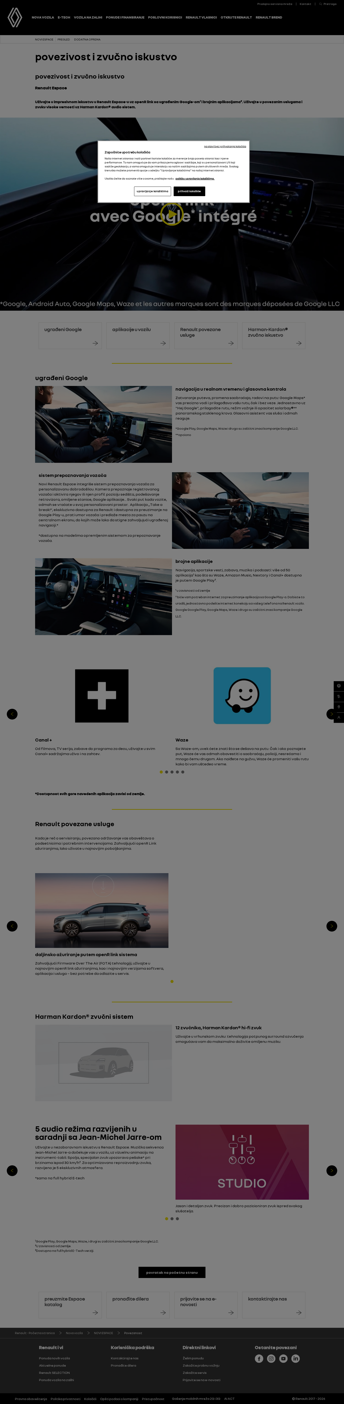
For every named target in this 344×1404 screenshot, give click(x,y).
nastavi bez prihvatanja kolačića (225, 146)
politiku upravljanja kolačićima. (195, 178)
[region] (174, 171)
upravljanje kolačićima (152, 191)
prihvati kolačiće (189, 191)
